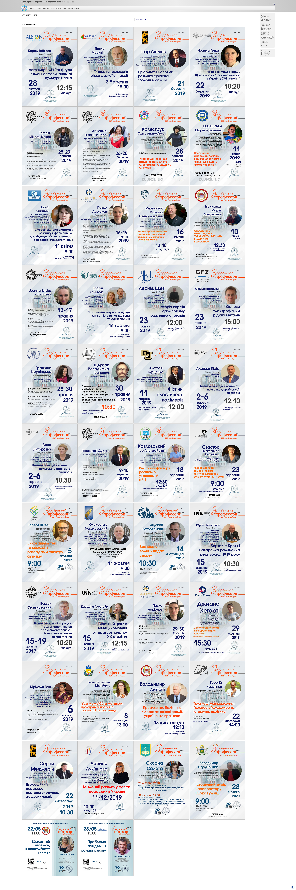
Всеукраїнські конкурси (266, 38)
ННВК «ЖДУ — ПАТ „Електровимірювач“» (266, 53)
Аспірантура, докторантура (267, 30)
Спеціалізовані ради (265, 16)
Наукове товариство (265, 29)
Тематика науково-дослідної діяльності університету (266, 27)
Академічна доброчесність (267, 37)
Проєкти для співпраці (266, 51)
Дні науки (263, 33)
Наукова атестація (265, 32)
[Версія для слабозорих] (293, 887)
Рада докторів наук (265, 17)
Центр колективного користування (265, 21)
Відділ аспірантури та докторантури (266, 44)
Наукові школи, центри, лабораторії (265, 23)
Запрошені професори (266, 40)
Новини (262, 15)
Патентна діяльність (265, 55)
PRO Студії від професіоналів (264, 42)
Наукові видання (265, 34)
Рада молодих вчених (266, 19)
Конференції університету (267, 36)
